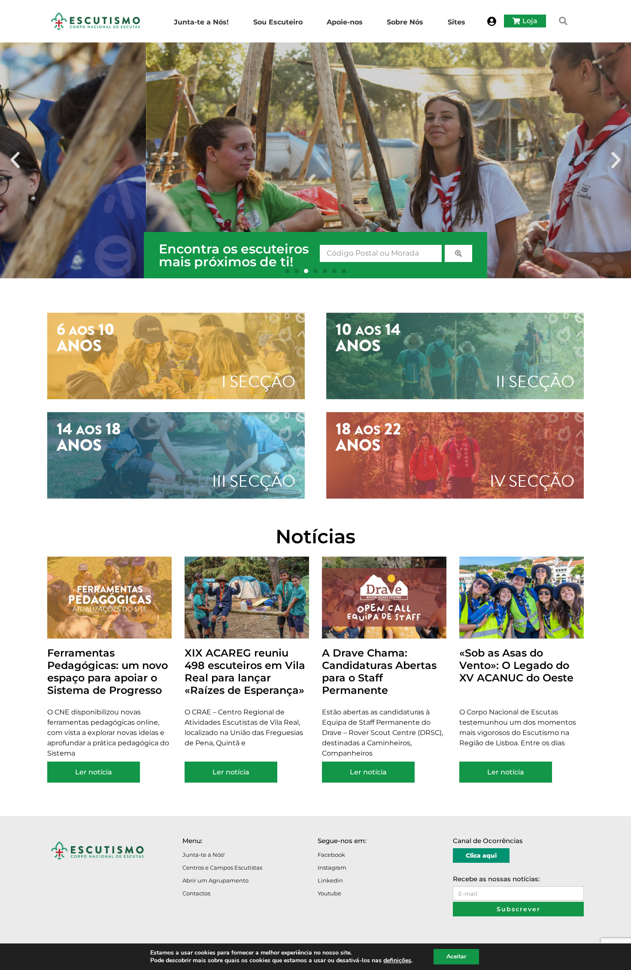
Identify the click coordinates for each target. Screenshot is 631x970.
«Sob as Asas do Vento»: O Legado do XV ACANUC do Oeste (516, 665)
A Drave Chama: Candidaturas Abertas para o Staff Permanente (379, 671)
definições (397, 960)
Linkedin (330, 880)
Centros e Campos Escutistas (222, 867)
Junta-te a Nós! (203, 854)
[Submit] (458, 253)
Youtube (329, 893)
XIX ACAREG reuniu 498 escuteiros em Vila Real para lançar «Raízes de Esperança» (245, 671)
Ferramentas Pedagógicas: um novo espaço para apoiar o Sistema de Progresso (107, 671)
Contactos (196, 893)
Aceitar (456, 956)
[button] (563, 21)
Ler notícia (93, 772)
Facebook (331, 854)
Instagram (332, 867)
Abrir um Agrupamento (215, 880)
